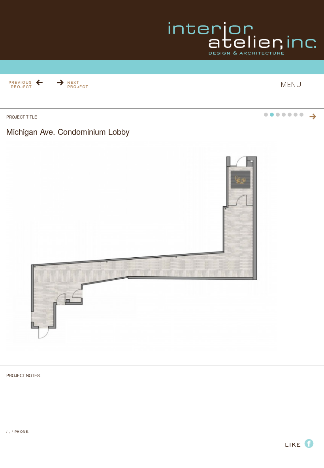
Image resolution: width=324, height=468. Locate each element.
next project (69, 82)
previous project (29, 82)
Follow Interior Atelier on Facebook (295, 441)
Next (312, 116)
